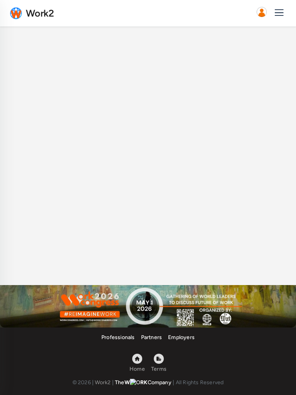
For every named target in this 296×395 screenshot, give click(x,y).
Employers (181, 337)
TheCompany (143, 382)
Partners (151, 337)
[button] (261, 13)
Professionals (118, 337)
